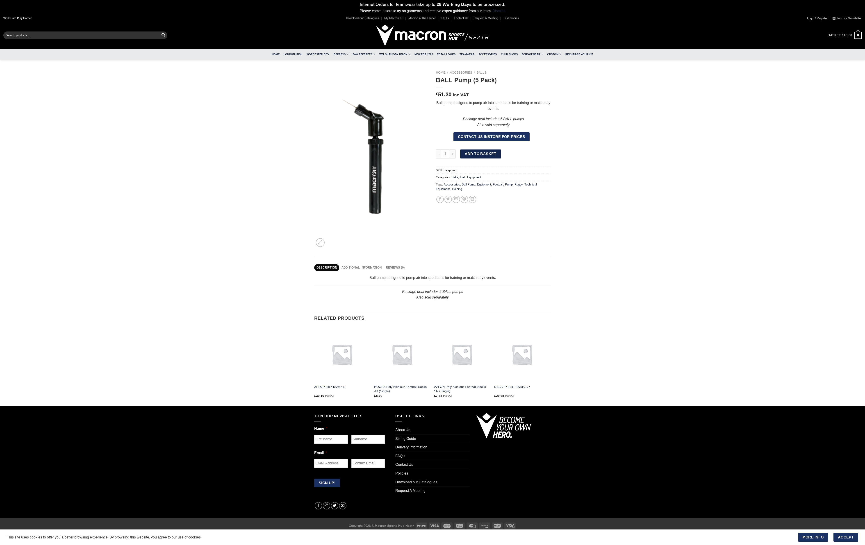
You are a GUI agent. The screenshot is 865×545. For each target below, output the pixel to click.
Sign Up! (382, 332)
